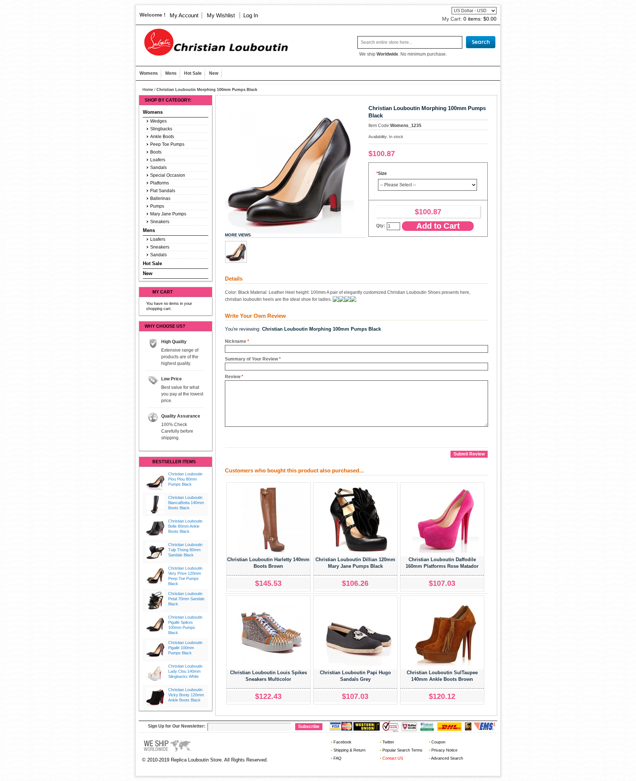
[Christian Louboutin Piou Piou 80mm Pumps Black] (155, 481)
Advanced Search (447, 758)
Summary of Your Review (251, 359)
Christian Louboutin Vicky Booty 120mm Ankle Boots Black (186, 694)
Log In (250, 15)
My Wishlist (221, 15)
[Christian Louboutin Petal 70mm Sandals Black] (155, 600)
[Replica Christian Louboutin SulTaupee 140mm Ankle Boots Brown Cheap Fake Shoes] (445, 632)
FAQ (337, 758)
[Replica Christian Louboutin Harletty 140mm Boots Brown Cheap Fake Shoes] (272, 519)
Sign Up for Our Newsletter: (176, 726)
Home (147, 89)
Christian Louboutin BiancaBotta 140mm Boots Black (186, 502)
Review (232, 376)
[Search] (480, 42)
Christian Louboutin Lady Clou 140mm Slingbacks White (185, 671)
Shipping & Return (349, 750)
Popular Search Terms (402, 750)
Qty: (380, 225)
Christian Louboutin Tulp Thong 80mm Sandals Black (185, 549)
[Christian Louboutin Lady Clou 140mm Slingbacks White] (155, 673)
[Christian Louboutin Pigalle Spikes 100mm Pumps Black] (155, 624)
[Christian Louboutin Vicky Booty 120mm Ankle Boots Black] (155, 696)
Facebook (342, 742)
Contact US (392, 758)
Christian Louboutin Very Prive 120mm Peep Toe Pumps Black (185, 575)
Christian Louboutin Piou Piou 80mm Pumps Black (185, 479)
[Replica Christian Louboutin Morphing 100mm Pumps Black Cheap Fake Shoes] (236, 252)
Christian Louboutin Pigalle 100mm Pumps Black (185, 647)
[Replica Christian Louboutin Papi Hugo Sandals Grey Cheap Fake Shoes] (359, 632)
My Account (184, 15)
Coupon (438, 742)
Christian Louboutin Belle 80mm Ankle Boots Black (185, 526)
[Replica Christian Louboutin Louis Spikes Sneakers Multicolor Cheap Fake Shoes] (272, 632)
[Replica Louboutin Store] (213, 42)
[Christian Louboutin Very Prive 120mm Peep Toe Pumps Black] (155, 575)
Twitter (388, 742)
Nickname (235, 341)
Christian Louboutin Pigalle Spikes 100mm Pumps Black (185, 624)
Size (381, 173)
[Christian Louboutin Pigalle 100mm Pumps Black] (155, 649)
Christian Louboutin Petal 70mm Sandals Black (186, 598)
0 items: (480, 19)
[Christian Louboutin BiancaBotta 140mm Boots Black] (155, 504)
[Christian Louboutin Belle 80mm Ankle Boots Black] (155, 528)
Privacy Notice (444, 750)
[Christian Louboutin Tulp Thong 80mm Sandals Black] (155, 551)
